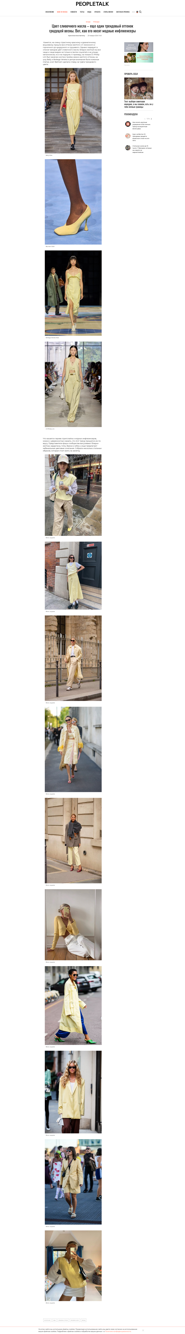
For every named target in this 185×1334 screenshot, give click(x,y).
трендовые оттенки (63, 1320)
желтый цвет (47, 1320)
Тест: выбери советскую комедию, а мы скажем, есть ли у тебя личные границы (138, 104)
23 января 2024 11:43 (95, 35)
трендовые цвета (75, 1320)
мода (54, 1320)
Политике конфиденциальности (118, 1331)
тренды (83, 1320)
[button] (151, 119)
